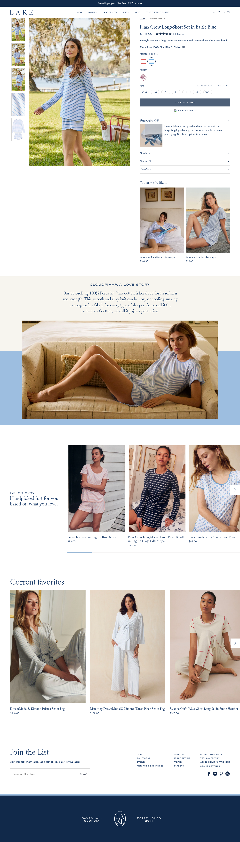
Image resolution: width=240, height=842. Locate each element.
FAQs (140, 754)
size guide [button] (223, 86)
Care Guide (145, 169)
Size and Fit (145, 161)
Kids (137, 12)
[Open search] (214, 12)
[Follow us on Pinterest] (221, 773)
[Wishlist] (223, 12)
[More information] (183, 47)
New (79, 12)
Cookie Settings (210, 766)
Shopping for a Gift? (149, 120)
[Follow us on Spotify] (227, 773)
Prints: (144, 70)
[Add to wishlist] (123, 24)
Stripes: (149, 54)
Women (92, 12)
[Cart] (228, 13)
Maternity (110, 12)
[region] (176, 92)
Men (126, 12)
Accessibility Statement (215, 762)
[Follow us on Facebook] (208, 773)
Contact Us (144, 758)
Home (142, 18)
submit (83, 774)
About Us (179, 754)
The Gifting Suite (157, 12)
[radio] (143, 61)
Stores (141, 762)
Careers (179, 766)
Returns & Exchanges (150, 766)
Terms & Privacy (210, 758)
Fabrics (178, 762)
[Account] (219, 13)
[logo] (21, 12)
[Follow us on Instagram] (215, 773)
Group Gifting (182, 758)
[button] (205, 86)
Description (145, 153)
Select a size (185, 102)
